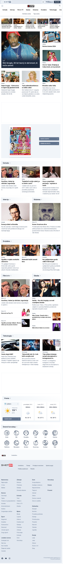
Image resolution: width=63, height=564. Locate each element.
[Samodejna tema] (43, 2)
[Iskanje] (59, 5)
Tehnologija (7, 336)
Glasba (44, 44)
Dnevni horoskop (9, 427)
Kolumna (37, 199)
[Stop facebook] (2, 558)
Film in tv (6, 276)
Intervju (6, 199)
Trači (4, 60)
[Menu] (2, 6)
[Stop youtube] (6, 558)
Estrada (6, 163)
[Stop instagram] (9, 558)
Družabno (6, 241)
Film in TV (3, 179)
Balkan (44, 83)
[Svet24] (6, 1)
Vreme (6, 398)
